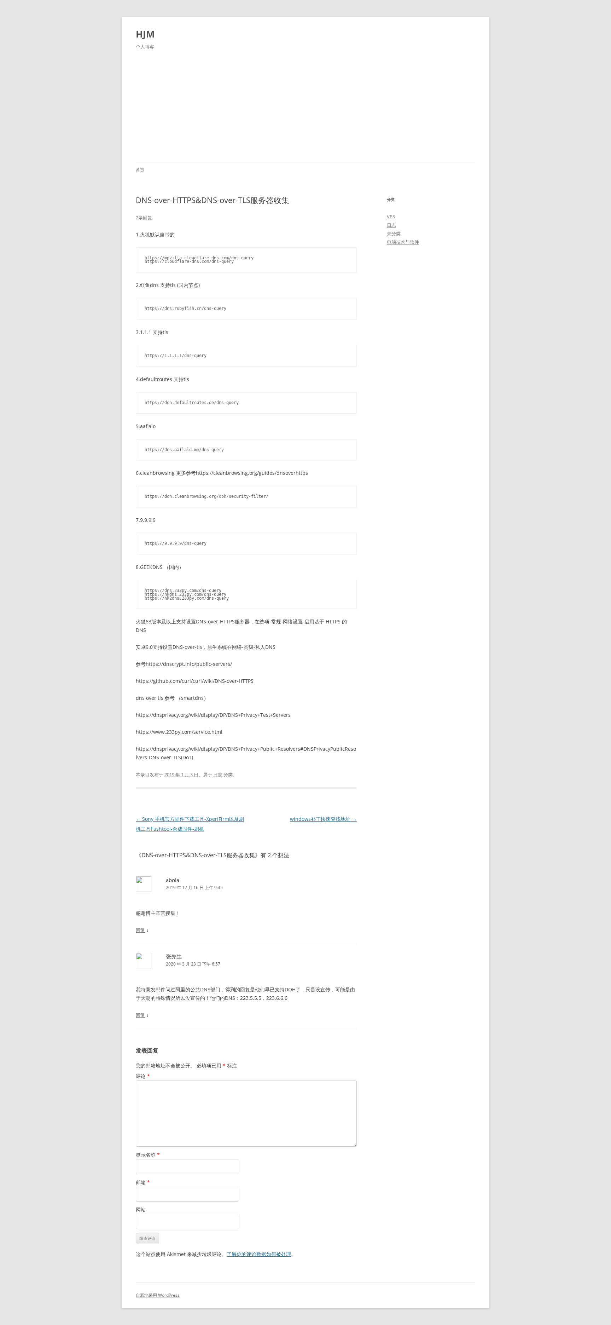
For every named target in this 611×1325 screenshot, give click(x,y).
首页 (140, 170)
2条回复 (144, 217)
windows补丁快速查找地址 (323, 819)
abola (172, 879)
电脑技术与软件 (403, 242)
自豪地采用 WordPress (158, 1295)
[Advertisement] (305, 109)
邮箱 (143, 1182)
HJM (145, 34)
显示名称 (148, 1154)
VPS (391, 216)
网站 (141, 1209)
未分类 (394, 233)
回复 (140, 930)
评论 (143, 1076)
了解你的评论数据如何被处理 (259, 1254)
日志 (217, 774)
